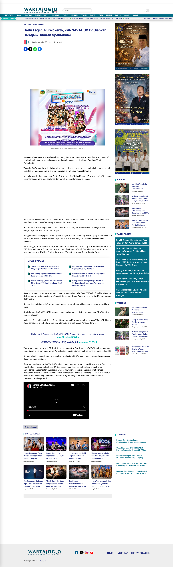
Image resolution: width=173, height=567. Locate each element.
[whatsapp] (35, 49)
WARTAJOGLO (41, 561)
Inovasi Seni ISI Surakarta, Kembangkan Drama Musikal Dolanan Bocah (27, 18)
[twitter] (30, 49)
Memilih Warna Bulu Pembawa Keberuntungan (139, 186)
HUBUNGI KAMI (122, 553)
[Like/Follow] (76, 554)
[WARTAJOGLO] (41, 12)
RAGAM (83, 15)
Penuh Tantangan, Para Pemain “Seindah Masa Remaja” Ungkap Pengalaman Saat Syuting (46, 283)
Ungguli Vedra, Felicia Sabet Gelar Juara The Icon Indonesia (100, 456)
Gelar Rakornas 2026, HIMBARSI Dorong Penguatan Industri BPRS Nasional (79, 18)
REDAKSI (110, 553)
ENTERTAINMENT (41, 15)
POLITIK (118, 15)
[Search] (90, 10)
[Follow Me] (81, 554)
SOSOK (126, 15)
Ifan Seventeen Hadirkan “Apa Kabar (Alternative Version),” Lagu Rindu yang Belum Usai (33, 484)
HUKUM (109, 15)
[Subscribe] (91, 554)
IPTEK (101, 15)
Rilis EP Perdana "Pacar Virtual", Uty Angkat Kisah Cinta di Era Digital (88, 275)
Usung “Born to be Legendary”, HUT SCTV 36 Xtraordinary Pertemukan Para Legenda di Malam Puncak (88, 283)
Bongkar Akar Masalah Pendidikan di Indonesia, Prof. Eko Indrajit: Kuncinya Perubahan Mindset (132, 472)
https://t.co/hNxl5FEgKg (68, 337)
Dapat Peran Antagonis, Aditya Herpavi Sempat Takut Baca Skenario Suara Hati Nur (132, 282)
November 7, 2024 (87, 342)
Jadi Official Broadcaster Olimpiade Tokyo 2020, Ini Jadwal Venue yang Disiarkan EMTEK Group (131, 262)
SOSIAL (135, 15)
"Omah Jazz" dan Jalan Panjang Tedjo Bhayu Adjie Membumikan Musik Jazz (45, 268)
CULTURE (28, 15)
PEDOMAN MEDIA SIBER (140, 553)
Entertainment (39, 24)
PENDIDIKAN (55, 15)
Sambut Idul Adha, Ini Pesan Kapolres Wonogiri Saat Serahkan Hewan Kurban (130, 251)
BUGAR (92, 15)
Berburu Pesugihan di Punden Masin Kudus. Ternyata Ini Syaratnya (140, 198)
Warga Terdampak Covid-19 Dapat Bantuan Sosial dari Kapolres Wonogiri (131, 293)
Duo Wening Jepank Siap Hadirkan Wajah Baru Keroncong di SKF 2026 (46, 275)
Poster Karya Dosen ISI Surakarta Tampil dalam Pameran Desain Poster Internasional (140, 349)
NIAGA (19, 15)
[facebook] (26, 49)
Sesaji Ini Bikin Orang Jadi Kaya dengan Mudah (140, 322)
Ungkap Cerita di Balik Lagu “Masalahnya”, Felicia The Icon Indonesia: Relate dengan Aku (79, 456)
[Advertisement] (68, 70)
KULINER (74, 15)
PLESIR (65, 15)
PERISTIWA (9, 15)
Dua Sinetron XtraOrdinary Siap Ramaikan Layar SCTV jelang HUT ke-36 (88, 268)
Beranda (27, 24)
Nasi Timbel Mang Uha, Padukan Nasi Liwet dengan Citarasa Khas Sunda (131, 465)
